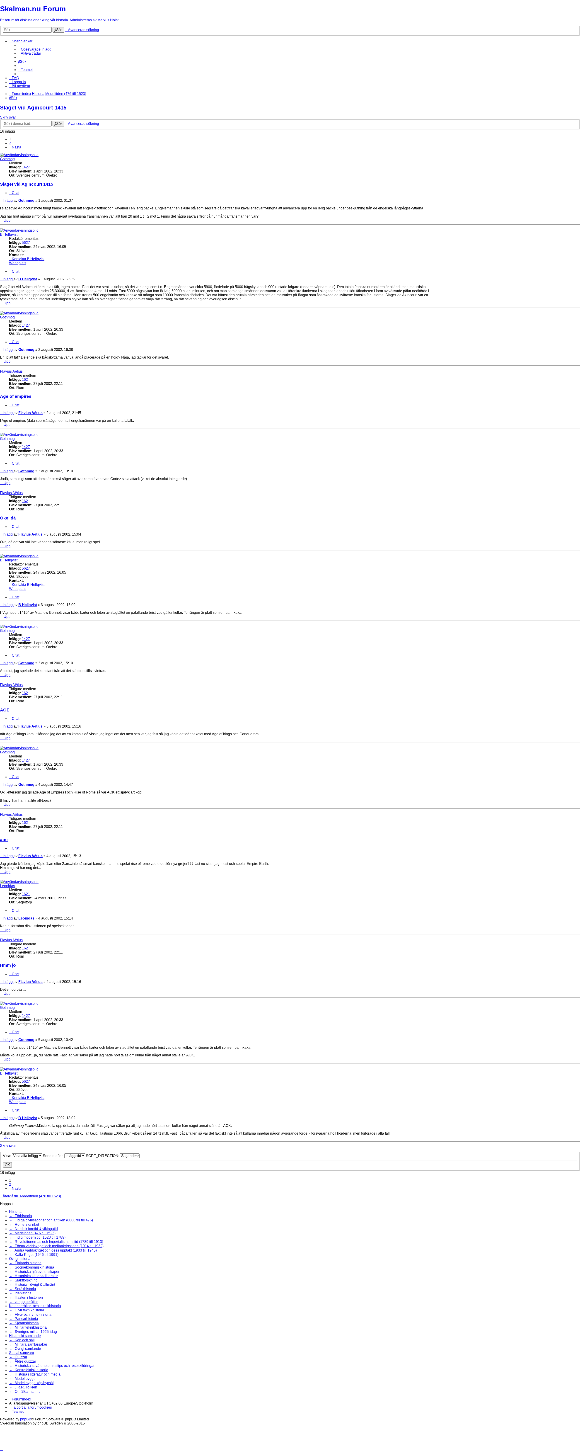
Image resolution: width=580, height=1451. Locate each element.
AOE (5, 710)
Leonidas (7, 886)
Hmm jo (8, 965)
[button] (15, 147)
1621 (26, 894)
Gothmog (7, 159)
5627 (26, 243)
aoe (4, 839)
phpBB (25, 1419)
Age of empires (15, 396)
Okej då (8, 518)
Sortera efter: (53, 1156)
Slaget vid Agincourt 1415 (33, 107)
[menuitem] (34, 49)
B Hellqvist (8, 234)
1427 (26, 167)
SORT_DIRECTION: (103, 1156)
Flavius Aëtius (11, 371)
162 (25, 379)
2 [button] (10, 143)
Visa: (7, 1156)
